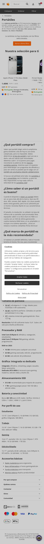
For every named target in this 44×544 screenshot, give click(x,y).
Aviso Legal (22, 297)
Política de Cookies (13, 293)
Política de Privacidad (30, 293)
